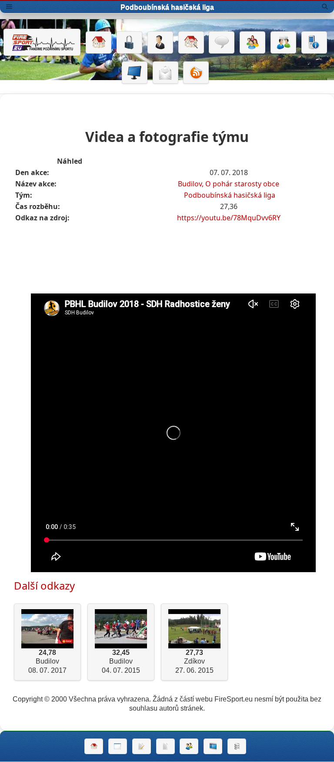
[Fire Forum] (283, 42)
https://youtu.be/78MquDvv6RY (229, 218)
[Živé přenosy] (134, 72)
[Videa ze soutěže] (213, 746)
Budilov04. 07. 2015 (121, 661)
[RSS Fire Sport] (196, 72)
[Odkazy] (191, 42)
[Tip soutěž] (189, 746)
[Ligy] (236, 746)
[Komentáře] (221, 42)
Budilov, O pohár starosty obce (228, 184)
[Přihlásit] (129, 42)
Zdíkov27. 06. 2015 (194, 661)
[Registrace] (160, 42)
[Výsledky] (165, 746)
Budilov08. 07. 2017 (47, 661)
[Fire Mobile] (314, 42)
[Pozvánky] (117, 746)
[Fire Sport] (41, 42)
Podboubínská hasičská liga (229, 195)
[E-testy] (252, 42)
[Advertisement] (173, 249)
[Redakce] (165, 72)
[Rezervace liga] (141, 746)
